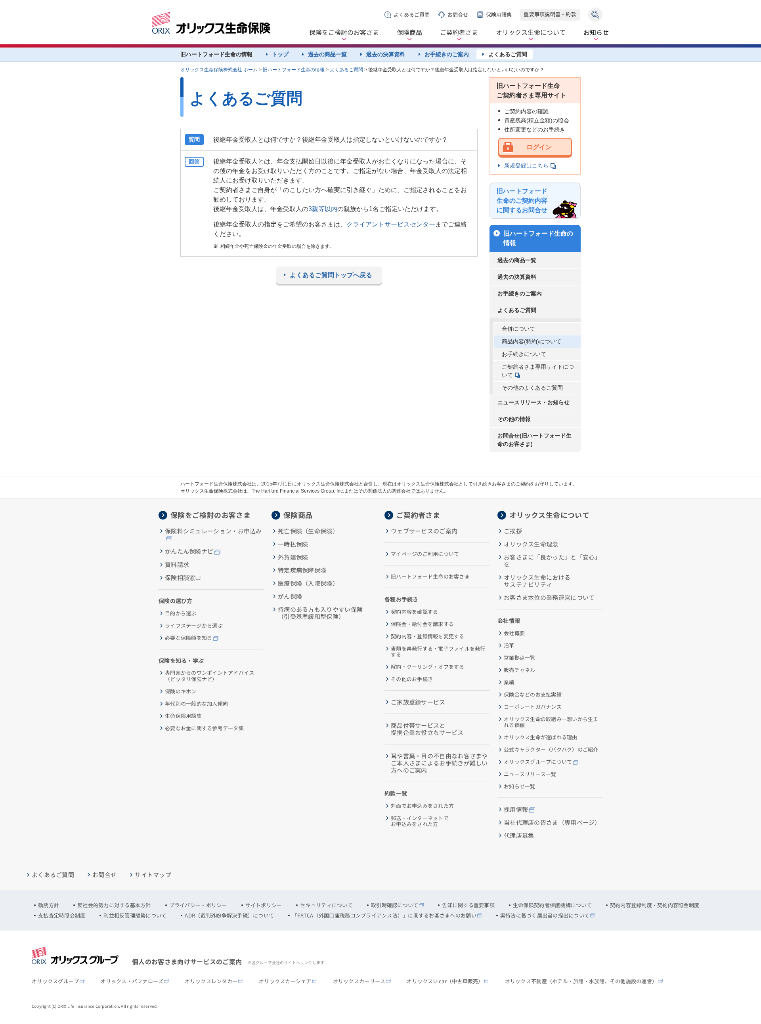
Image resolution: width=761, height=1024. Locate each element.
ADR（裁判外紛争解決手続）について (229, 915)
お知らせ (596, 33)
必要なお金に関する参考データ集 (204, 728)
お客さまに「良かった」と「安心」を (552, 561)
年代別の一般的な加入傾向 (196, 703)
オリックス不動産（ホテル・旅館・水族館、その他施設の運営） (581, 981)
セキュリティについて (326, 905)
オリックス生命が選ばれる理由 (540, 737)
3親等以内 (322, 209)
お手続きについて (524, 354)
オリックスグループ (55, 981)
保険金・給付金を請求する (422, 624)
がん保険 (290, 596)
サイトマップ (153, 874)
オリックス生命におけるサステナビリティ (537, 581)
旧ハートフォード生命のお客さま (430, 576)
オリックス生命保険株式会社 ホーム (219, 69)
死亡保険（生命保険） (308, 531)
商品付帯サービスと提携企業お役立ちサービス (427, 729)
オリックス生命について (531, 33)
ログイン (539, 147)
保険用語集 (499, 14)
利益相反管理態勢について (134, 915)
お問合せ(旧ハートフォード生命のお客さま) (534, 439)
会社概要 (514, 633)
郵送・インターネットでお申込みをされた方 (420, 821)
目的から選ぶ (181, 613)
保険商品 (409, 33)
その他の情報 (514, 419)
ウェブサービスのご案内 (424, 531)
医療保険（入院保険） (308, 583)
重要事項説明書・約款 (550, 14)
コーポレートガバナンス (533, 707)
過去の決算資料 (385, 54)
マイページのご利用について (425, 554)
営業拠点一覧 (519, 658)
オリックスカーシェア (285, 981)
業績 (509, 682)
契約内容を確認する (414, 612)
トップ (280, 54)
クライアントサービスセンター (390, 224)
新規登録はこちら (526, 165)
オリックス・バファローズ (131, 981)
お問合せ (457, 14)
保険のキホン (181, 691)
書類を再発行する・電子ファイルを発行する (438, 651)
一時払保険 (293, 544)
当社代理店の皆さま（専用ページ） (552, 822)
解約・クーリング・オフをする (428, 667)
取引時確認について (394, 905)
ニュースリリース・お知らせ (533, 402)
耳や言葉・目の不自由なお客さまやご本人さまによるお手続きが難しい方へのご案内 (439, 763)
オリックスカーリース (359, 981)
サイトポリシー (263, 905)
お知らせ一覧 (519, 786)
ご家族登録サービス (418, 702)
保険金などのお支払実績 (533, 694)
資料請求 (177, 564)
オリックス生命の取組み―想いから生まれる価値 (551, 722)
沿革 (509, 645)
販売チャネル (519, 670)
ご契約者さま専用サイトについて (538, 371)
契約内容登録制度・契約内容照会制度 (654, 905)
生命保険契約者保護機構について (552, 905)
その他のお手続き (412, 679)
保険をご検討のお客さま (344, 33)
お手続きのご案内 (446, 54)
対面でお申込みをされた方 (422, 806)
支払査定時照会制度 (61, 915)
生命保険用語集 (183, 716)
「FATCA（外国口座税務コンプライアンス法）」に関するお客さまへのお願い (384, 915)
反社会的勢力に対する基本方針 (114, 905)
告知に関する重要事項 (468, 905)
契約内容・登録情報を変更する (428, 636)
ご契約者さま (459, 33)
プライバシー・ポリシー (198, 905)
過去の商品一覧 (327, 54)
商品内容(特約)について (531, 341)
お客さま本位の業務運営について (549, 597)
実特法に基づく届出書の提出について (544, 915)
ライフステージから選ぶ (194, 625)
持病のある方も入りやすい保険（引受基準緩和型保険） (320, 613)
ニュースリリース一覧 (530, 774)
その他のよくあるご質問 (532, 387)
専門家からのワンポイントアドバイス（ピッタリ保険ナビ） (209, 676)
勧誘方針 (48, 905)
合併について (518, 328)
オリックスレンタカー (211, 981)
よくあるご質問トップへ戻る (331, 275)
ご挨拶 (513, 531)
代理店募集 (519, 835)
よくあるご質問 (412, 14)
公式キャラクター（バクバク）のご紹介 (551, 749)
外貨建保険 (293, 557)
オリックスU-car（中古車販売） (445, 981)
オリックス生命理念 (531, 544)
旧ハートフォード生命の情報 (294, 69)
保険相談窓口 (183, 577)
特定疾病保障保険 (302, 570)
